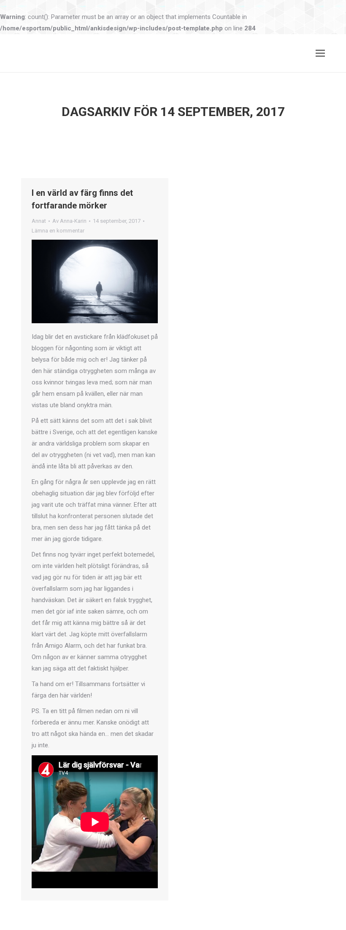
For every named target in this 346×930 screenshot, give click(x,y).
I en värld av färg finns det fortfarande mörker (82, 199)
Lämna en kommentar (58, 230)
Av (69, 221)
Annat (39, 221)
